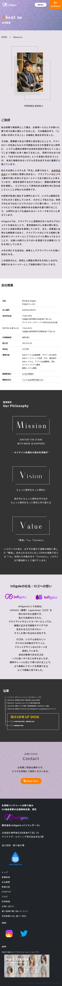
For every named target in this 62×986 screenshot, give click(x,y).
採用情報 (6, 901)
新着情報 (6, 877)
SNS (4, 922)
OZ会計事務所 (28, 373)
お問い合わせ (8, 906)
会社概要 (6, 882)
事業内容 (6, 886)
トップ (5, 872)
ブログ (5, 896)
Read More (33, 781)
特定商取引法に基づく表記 (14, 916)
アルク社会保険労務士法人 (33, 379)
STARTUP (6, 891)
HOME (4, 37)
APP (4, 946)
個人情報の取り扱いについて (15, 911)
